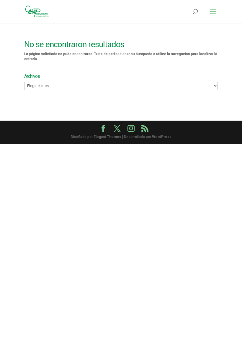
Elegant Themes (107, 137)
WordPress (161, 137)
